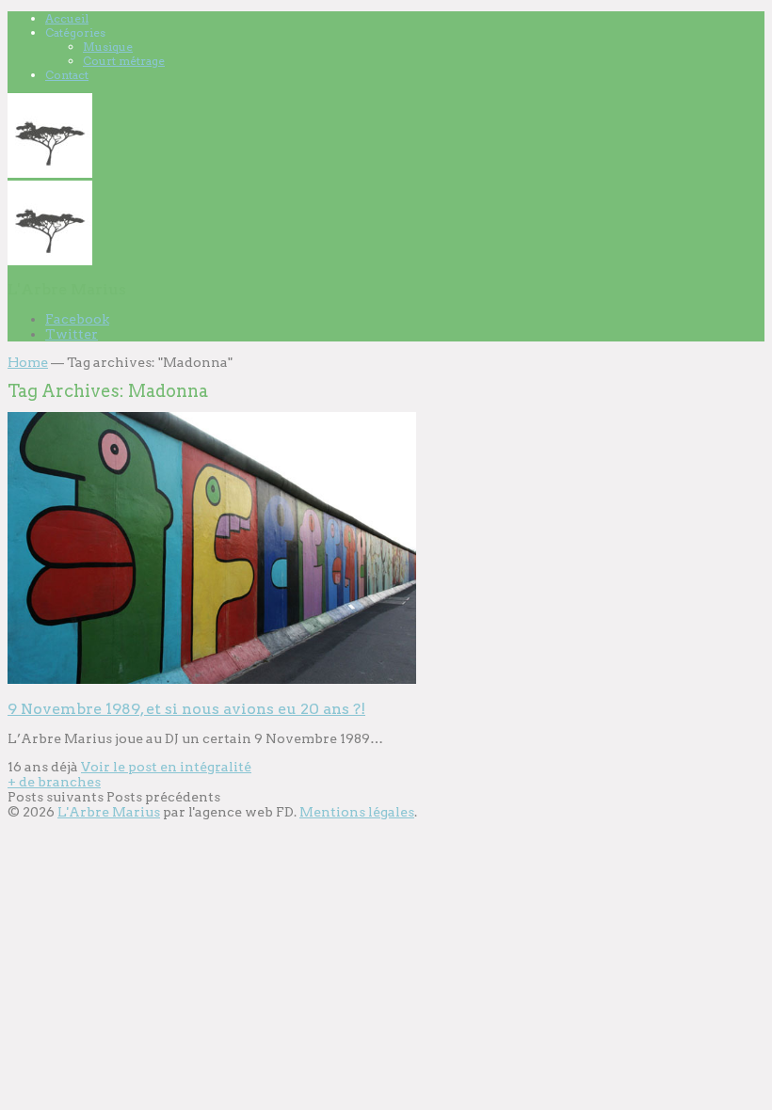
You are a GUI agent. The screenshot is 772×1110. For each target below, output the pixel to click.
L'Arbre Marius (108, 811)
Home (28, 362)
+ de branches (54, 781)
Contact (66, 75)
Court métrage (124, 61)
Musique (108, 47)
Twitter (71, 333)
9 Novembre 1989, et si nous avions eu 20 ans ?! (186, 709)
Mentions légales (356, 811)
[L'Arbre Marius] (50, 173)
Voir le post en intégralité (166, 766)
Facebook (77, 318)
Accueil (66, 18)
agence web (234, 811)
